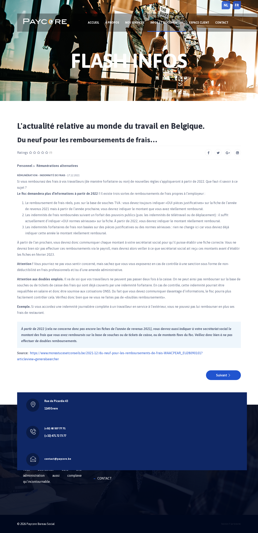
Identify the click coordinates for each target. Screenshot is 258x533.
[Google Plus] (227, 152)
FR (237, 5)
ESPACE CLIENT (199, 22)
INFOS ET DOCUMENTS (165, 22)
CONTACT (221, 22)
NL (226, 5)
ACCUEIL (93, 22)
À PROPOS (112, 22)
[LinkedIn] (237, 152)
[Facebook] (208, 152)
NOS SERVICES (134, 22)
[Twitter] (218, 152)
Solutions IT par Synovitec (231, 524)
